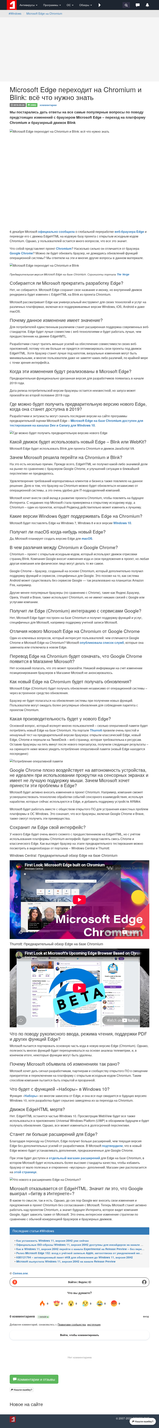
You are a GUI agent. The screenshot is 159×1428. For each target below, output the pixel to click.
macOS (87, 538)
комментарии (48, 105)
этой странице (25, 1172)
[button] (100, 5)
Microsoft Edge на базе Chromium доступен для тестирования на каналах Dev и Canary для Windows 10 (76, 423)
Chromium (64, 248)
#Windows (15, 13)
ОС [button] (69, 5)
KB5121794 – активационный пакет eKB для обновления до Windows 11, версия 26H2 (74, 1257)
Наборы (30, 1095)
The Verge (123, 274)
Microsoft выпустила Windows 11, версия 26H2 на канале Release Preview (66, 1261)
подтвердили (112, 1145)
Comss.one (20, 1273)
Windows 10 (122, 523)
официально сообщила (56, 231)
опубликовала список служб (102, 642)
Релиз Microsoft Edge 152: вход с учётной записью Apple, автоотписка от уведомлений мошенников (84, 1253)
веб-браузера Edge (129, 231)
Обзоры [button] (84, 5)
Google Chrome (21, 253)
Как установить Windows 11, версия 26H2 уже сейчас (52, 1240)
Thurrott (96, 730)
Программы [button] (51, 5)
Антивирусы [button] (27, 5)
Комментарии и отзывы (35, 1379)
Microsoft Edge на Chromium (44, 13)
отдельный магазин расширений (74, 1158)
